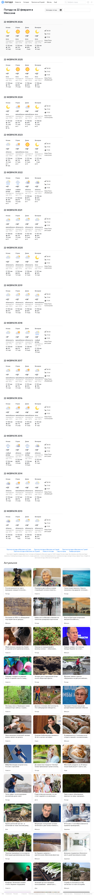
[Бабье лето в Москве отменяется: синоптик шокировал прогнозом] (47, 611)
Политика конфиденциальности (37, 893)
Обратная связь (68, 893)
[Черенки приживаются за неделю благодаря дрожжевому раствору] (17, 847)
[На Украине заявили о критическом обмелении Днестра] (47, 847)
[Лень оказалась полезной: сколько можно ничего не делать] (17, 729)
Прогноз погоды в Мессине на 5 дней (46, 549)
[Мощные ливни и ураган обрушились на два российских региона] (76, 670)
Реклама (15, 893)
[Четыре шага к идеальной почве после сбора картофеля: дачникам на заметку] (47, 670)
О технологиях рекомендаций (54, 893)
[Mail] (2, 2)
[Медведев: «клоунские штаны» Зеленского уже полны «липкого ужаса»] (47, 817)
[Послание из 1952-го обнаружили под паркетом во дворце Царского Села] (17, 611)
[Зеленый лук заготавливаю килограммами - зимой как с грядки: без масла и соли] (47, 876)
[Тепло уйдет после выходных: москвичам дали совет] (17, 788)
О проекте (24, 893)
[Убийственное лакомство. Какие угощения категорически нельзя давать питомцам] (17, 641)
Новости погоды (48, 551)
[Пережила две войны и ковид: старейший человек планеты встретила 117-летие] (47, 582)
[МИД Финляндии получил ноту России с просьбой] (17, 758)
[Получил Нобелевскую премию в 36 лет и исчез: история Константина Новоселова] (47, 729)
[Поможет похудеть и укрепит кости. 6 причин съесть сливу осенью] (17, 670)
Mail (3, 893)
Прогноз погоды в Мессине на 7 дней (74, 549)
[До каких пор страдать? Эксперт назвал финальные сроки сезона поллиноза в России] (47, 758)
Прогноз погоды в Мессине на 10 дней (27, 551)
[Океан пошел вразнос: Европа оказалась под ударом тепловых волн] (76, 582)
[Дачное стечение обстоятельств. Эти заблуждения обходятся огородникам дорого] (47, 699)
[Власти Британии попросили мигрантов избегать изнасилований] (76, 611)
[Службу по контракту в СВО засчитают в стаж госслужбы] (76, 876)
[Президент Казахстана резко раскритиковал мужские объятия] (76, 699)
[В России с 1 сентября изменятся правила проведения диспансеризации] (76, 817)
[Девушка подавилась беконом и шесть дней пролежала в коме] (76, 847)
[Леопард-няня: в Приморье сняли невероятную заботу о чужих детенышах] (17, 699)
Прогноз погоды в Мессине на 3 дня (19, 549)
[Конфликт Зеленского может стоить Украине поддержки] (17, 876)
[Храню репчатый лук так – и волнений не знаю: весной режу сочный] (17, 817)
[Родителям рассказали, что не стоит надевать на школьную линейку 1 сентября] (47, 788)
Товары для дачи (74, 551)
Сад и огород (61, 551)
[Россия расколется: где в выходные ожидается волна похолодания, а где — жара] (17, 582)
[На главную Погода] (8, 2)
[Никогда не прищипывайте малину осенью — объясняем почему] (47, 641)
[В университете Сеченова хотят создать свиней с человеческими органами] (76, 729)
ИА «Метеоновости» (87, 893)
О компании (9, 893)
